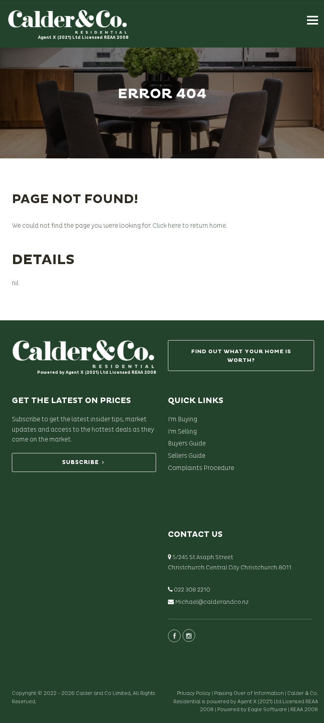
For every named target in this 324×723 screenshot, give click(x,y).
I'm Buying (182, 419)
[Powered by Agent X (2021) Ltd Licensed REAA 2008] (83, 349)
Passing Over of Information (249, 693)
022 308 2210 (192, 590)
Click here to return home (189, 226)
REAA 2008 (304, 709)
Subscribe (80, 462)
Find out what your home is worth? (241, 355)
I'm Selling (182, 432)
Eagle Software (267, 709)
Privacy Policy (194, 693)
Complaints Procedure (201, 468)
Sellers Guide (186, 456)
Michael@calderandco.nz (212, 602)
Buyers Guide (187, 443)
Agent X (246, 701)
